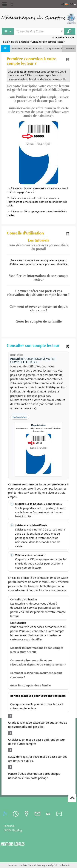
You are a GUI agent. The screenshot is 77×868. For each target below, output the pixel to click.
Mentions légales (13, 843)
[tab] (5, 814)
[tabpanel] (38, 828)
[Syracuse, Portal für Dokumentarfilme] (38, 18)
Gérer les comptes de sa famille (39, 321)
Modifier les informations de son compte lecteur (38, 278)
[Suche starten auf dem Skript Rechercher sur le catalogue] (69, 31)
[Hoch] (72, 798)
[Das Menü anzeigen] (4, 4)
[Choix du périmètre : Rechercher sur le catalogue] (8, 31)
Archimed (30, 865)
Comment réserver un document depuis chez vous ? (39, 308)
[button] (63, 4)
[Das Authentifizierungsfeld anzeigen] (12, 4)
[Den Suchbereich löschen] (62, 31)
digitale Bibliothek (59, 865)
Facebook (9, 826)
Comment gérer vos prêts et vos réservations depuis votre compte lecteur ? (38, 293)
